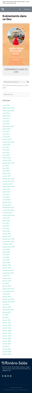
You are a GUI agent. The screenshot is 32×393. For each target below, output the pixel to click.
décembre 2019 (8, 207)
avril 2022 (6, 152)
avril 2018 (6, 260)
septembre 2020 (9, 186)
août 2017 (6, 275)
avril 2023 (6, 134)
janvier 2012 (7, 312)
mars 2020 (6, 200)
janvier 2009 (7, 325)
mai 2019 (6, 226)
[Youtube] (5, 376)
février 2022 (7, 158)
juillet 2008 (7, 328)
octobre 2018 (7, 244)
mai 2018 (6, 257)
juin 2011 (5, 315)
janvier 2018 (7, 268)
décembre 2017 (8, 270)
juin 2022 (6, 147)
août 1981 (6, 346)
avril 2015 (6, 283)
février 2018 (7, 265)
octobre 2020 (7, 184)
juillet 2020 (7, 192)
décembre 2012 (8, 310)
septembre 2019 (9, 215)
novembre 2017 (8, 273)
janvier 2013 (7, 307)
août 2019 (6, 218)
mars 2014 (6, 294)
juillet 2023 (6, 129)
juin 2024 (6, 118)
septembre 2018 (9, 247)
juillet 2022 (6, 144)
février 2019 (7, 234)
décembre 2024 (8, 110)
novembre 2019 (8, 210)
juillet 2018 (6, 252)
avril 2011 (6, 317)
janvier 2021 (7, 176)
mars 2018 (6, 262)
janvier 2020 (7, 205)
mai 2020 (6, 197)
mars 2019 (6, 231)
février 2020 (7, 202)
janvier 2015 (7, 286)
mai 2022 (6, 150)
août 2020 (6, 189)
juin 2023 (6, 131)
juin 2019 (6, 223)
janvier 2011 (7, 320)
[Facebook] (3, 376)
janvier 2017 (7, 278)
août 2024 (6, 113)
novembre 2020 (8, 181)
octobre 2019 (7, 213)
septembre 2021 (9, 163)
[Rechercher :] (16, 94)
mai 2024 (6, 121)
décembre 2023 (8, 126)
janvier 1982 (7, 344)
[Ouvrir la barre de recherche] (20, 9)
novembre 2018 (8, 241)
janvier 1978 (7, 354)
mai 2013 (6, 304)
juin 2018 (6, 255)
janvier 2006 (7, 336)
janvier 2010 (7, 323)
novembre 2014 (8, 291)
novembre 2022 (8, 142)
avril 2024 (6, 124)
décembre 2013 (8, 299)
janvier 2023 (7, 139)
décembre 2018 (8, 239)
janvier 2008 (7, 331)
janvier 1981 (7, 349)
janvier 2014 (7, 296)
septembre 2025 (9, 108)
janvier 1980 (7, 351)
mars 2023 (6, 137)
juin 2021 (6, 165)
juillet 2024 (7, 116)
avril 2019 (6, 228)
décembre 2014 (8, 289)
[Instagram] (8, 376)
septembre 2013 (9, 302)
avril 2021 (6, 168)
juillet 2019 (6, 220)
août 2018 (6, 249)
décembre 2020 (8, 179)
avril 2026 (6, 105)
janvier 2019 (7, 236)
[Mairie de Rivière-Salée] (2, 9)
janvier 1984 (7, 338)
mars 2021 (6, 171)
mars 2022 (6, 155)
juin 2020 (6, 194)
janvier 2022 (7, 160)
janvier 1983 (7, 341)
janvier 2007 (7, 333)
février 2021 (7, 173)
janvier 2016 (7, 281)
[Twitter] (11, 376)
